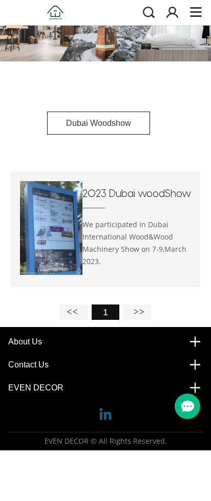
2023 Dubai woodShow (136, 193)
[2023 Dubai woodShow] (51, 272)
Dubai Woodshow (98, 123)
